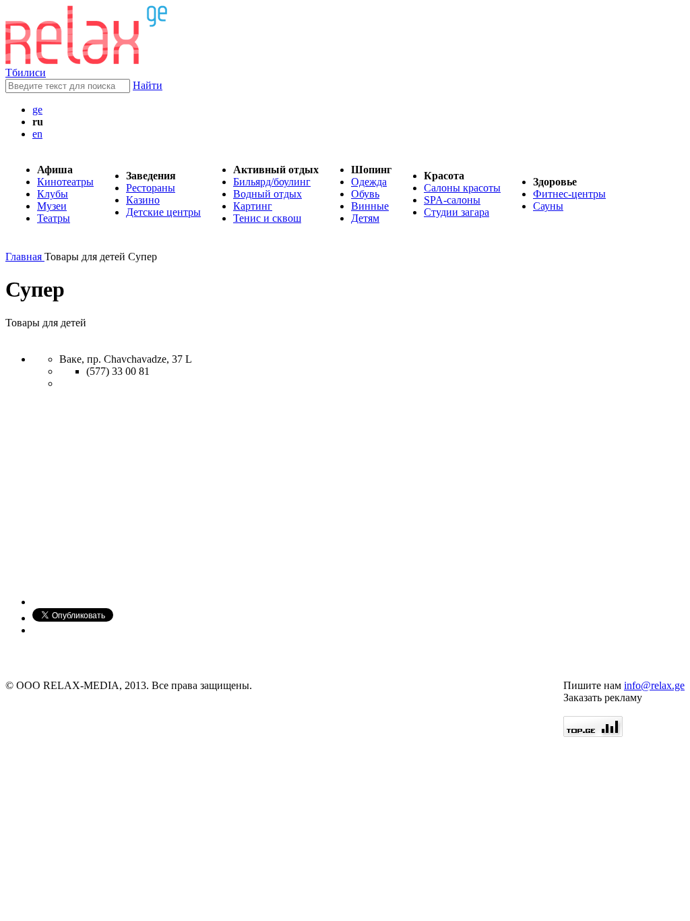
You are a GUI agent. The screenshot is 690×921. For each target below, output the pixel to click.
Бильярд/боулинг (272, 181)
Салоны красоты (462, 188)
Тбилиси (25, 72)
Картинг (252, 206)
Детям (365, 218)
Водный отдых (267, 194)
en (37, 134)
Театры (53, 218)
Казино (143, 200)
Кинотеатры (65, 181)
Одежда (369, 181)
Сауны (548, 206)
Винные (370, 206)
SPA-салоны (452, 200)
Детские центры (163, 212)
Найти (147, 85)
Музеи (52, 206)
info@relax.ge (654, 685)
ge (37, 109)
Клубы (52, 194)
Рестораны (150, 188)
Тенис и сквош (267, 218)
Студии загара (456, 212)
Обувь (365, 194)
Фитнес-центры (569, 194)
